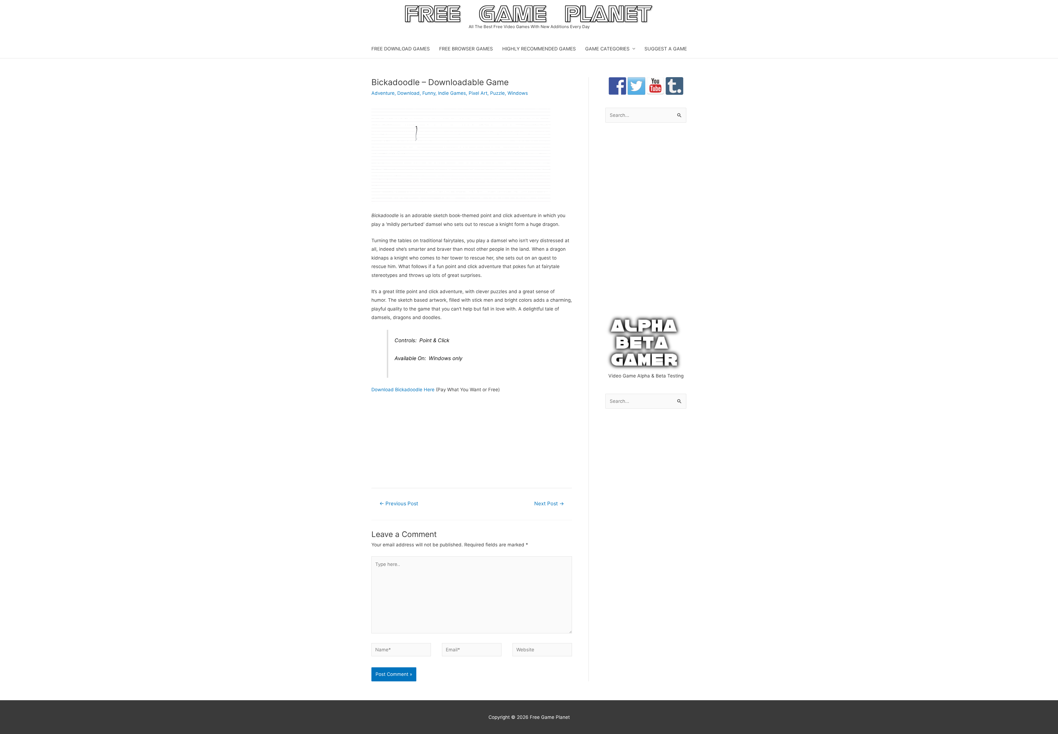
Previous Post (398, 503)
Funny (428, 93)
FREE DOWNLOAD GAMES (400, 49)
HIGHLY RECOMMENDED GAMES (539, 49)
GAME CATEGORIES (607, 49)
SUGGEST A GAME (665, 49)
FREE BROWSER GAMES (466, 49)
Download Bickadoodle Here (402, 389)
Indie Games (452, 93)
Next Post (549, 503)
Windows (518, 93)
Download (408, 93)
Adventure (383, 93)
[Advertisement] (471, 440)
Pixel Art (478, 93)
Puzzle (497, 93)
